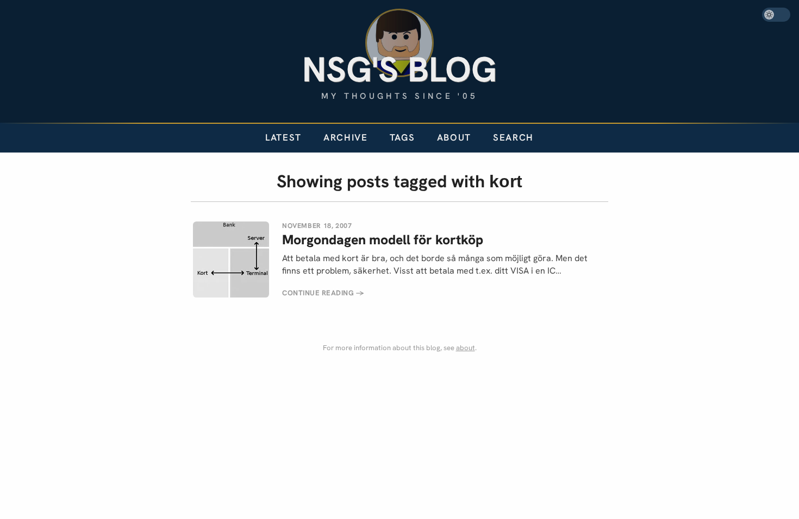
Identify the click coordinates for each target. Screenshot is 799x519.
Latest (283, 137)
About (454, 137)
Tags (402, 137)
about (465, 347)
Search (513, 137)
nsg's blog (399, 69)
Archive (345, 137)
